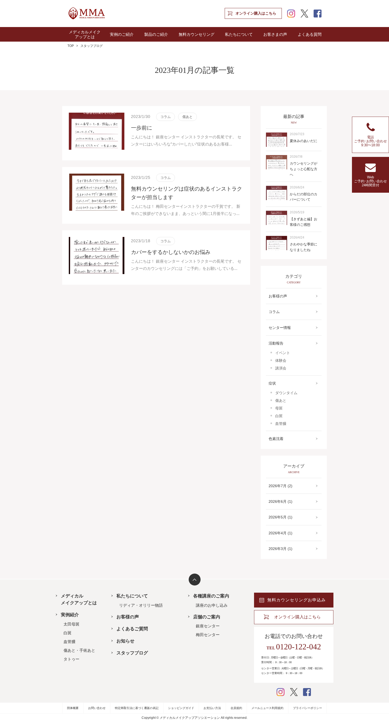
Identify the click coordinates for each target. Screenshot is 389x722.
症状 (272, 383)
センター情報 (280, 327)
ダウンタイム (286, 393)
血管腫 (280, 423)
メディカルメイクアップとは (85, 34)
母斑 (279, 408)
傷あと (280, 400)
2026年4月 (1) (280, 533)
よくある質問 (310, 34)
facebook (318, 13)
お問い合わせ (97, 708)
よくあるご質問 (132, 628)
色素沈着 (276, 439)
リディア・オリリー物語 (141, 605)
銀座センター (208, 626)
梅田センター (208, 634)
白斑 (279, 416)
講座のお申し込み (212, 605)
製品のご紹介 (156, 34)
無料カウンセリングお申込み (296, 600)
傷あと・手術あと (79, 650)
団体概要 (73, 708)
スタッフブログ (132, 652)
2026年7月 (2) (280, 486)
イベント (282, 353)
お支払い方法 (212, 708)
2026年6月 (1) (280, 501)
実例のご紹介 (122, 34)
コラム (274, 312)
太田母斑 (71, 624)
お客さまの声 (275, 34)
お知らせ (125, 641)
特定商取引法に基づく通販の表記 (137, 708)
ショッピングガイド (181, 708)
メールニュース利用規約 (267, 708)
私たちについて (239, 34)
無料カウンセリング (196, 34)
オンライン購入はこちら (256, 13)
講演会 (280, 368)
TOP (70, 46)
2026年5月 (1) (280, 517)
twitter (304, 13)
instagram (291, 13)
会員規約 (236, 708)
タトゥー (71, 659)
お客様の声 (278, 296)
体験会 (280, 360)
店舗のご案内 (206, 616)
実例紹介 (70, 614)
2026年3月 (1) (280, 549)
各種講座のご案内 (211, 595)
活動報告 (276, 343)
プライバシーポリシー (307, 708)
